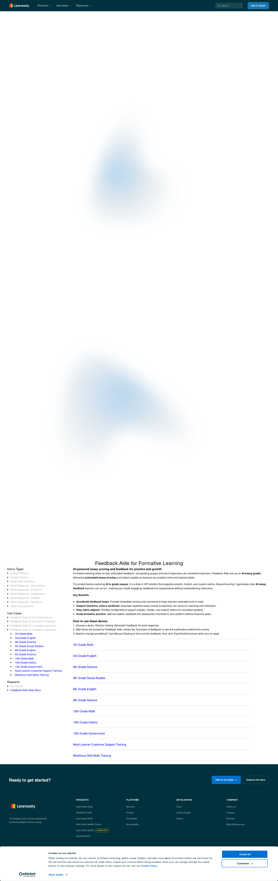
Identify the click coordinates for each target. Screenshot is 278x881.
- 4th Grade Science (25, 642)
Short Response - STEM (25, 598)
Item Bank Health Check (88, 824)
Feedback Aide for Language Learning (33, 625)
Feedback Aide (84, 812)
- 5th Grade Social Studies (28, 646)
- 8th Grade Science (25, 654)
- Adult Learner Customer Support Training (38, 670)
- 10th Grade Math (24, 658)
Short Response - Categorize (27, 594)
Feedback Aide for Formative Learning (33, 630)
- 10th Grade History (25, 662)
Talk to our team (224, 779)
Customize (243, 863)
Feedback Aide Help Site (24, 690)
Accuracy (16, 686)
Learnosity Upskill (92, 830)
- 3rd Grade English (25, 638)
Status (179, 818)
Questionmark (83, 836)
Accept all (244, 854)
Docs (179, 806)
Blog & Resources (236, 824)
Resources (82, 5)
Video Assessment (22, 606)
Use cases (62, 5)
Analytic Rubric (20, 573)
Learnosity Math (84, 818)
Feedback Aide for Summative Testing (33, 621)
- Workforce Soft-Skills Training (31, 675)
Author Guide (183, 812)
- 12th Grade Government (28, 666)
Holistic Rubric (19, 577)
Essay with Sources (22, 581)
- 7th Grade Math (23, 634)
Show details (56, 874)
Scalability (131, 818)
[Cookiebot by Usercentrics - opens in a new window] (27, 874)
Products (42, 5)
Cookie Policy (149, 865)
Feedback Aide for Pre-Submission (31, 617)
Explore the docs (255, 779)
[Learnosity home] (19, 6)
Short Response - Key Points (27, 585)
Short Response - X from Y (26, 590)
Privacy (130, 812)
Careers (231, 812)
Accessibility (132, 824)
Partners (231, 818)
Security (130, 806)
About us (231, 806)
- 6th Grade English (25, 650)
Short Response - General (26, 602)
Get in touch (258, 5)
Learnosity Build (84, 806)
